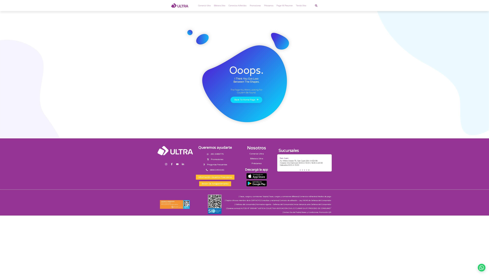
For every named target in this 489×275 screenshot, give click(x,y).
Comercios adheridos (237, 5)
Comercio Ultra (204, 5)
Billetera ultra (219, 5)
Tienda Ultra (301, 5)
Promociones (255, 5)
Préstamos (268, 5)
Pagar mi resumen (284, 5)
